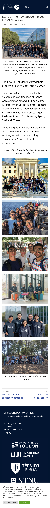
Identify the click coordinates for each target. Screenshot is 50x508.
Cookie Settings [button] (10, 502)
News (23, 25)
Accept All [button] (24, 502)
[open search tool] (47, 7)
